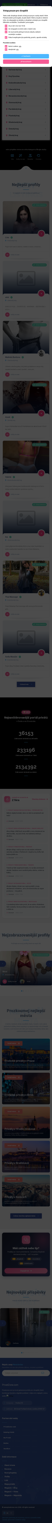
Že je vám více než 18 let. (16, 26)
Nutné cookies (14, 46)
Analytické (13, 49)
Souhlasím (26, 56)
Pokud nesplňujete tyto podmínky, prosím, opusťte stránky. (27, 37)
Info (20, 46)
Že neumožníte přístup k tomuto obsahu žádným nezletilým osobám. (24, 33)
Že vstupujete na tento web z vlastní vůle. (22, 29)
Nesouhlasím (26, 62)
